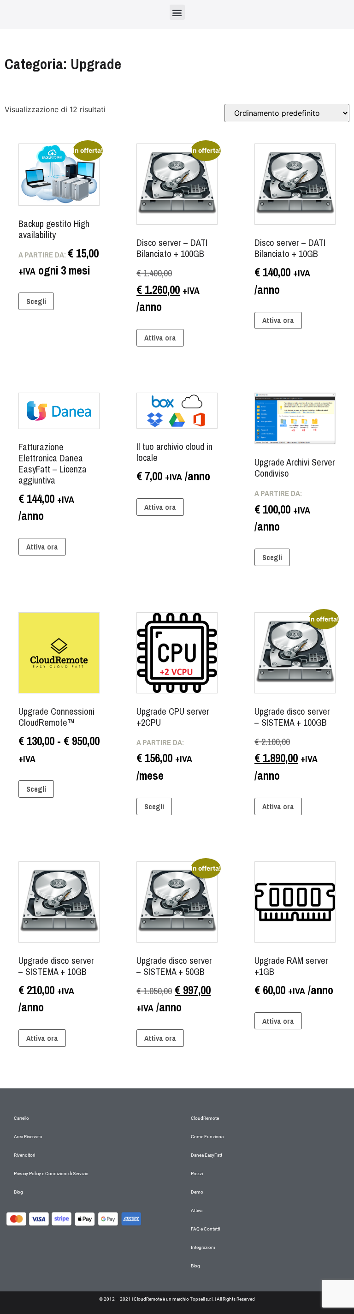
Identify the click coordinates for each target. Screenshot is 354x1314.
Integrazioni (203, 1247)
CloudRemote (205, 1118)
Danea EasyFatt (206, 1155)
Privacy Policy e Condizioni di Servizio (51, 1174)
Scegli (36, 301)
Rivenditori (24, 1155)
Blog (18, 1192)
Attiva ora (160, 338)
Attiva (196, 1210)
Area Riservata (28, 1137)
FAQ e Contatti (205, 1229)
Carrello (21, 1118)
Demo (197, 1192)
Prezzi (197, 1174)
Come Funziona (207, 1137)
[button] (177, 12)
